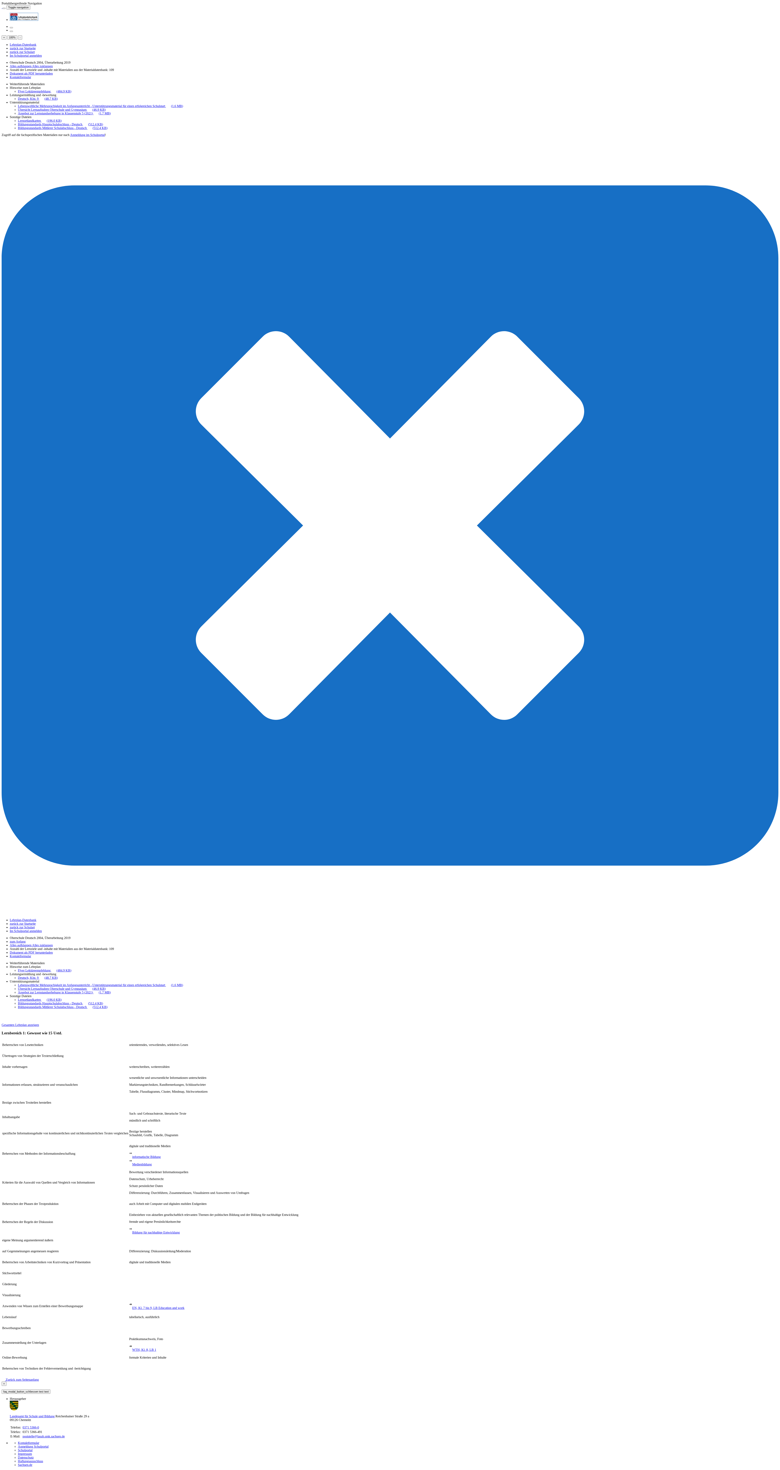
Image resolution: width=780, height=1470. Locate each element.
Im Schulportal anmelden (26, 55)
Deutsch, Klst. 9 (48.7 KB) (38, 98)
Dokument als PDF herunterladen (31, 73)
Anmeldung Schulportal (33, 1446)
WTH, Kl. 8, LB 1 (144, 1349)
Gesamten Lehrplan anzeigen (20, 1025)
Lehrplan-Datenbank (23, 44)
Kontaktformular (20, 77)
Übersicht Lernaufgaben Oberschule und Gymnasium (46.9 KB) (62, 109)
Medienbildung (142, 1164)
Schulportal (25, 1450)
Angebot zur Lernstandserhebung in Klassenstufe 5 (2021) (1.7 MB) (64, 113)
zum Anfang (18, 941)
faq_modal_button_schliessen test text (26, 1391)
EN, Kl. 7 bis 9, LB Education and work (158, 1308)
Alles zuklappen (42, 66)
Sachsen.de (25, 1465)
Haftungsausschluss (30, 1461)
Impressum (25, 1454)
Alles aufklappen (21, 66)
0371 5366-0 (31, 1427)
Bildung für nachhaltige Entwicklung (156, 1232)
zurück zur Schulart (22, 52)
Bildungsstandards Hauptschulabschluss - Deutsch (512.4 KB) (60, 124)
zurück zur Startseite (23, 48)
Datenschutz (26, 1457)
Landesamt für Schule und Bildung (32, 1416)
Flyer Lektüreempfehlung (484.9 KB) (44, 91)
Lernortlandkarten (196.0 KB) (40, 120)
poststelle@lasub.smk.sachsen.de (44, 1436)
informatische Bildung (146, 1157)
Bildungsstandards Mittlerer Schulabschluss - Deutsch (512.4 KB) (62, 128)
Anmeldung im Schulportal (87, 135)
